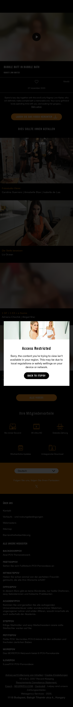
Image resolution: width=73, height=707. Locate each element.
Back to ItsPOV (36, 375)
